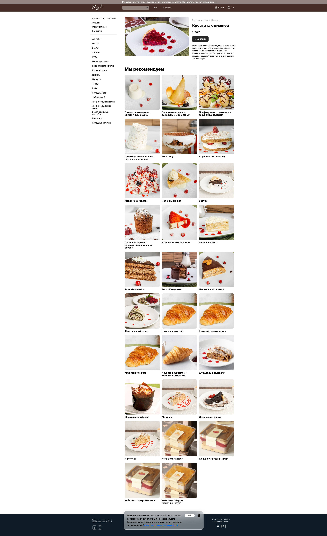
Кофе (94, 88)
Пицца (95, 43)
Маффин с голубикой (137, 417)
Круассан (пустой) (172, 331)
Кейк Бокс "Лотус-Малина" (140, 500)
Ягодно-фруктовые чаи (103, 101)
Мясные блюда (99, 70)
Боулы (95, 48)
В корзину (200, 39)
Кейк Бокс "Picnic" (172, 458)
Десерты (96, 79)
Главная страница (200, 20)
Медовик (167, 417)
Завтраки (96, 39)
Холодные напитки (101, 122)
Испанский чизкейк (210, 417)
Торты (95, 83)
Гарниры (96, 75)
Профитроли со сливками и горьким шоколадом (215, 113)
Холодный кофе (100, 92)
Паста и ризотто (100, 61)
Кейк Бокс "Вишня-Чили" (213, 458)
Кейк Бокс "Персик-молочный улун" (173, 501)
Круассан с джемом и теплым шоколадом (174, 374)
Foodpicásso (101, 522)
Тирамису (167, 156)
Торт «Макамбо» (135, 289)
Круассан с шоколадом (212, 331)
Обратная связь (100, 27)
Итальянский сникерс (211, 289)
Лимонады (97, 118)
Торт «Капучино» (172, 289)
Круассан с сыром (135, 373)
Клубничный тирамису (212, 156)
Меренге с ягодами (136, 201)
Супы (94, 57)
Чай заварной (98, 97)
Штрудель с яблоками (212, 373)
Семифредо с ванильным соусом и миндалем (139, 157)
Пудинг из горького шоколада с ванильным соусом (139, 245)
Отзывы (96, 22)
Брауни (203, 201)
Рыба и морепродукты (103, 66)
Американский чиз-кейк (176, 242)
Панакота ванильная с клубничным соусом (138, 113)
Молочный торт (208, 242)
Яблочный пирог (171, 201)
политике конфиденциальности (161, 525)
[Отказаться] (199, 515)
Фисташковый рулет (137, 331)
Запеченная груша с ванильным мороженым (176, 113)
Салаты (96, 52)
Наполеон (130, 458)
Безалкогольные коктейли (100, 113)
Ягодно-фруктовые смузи (101, 107)
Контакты (97, 31)
